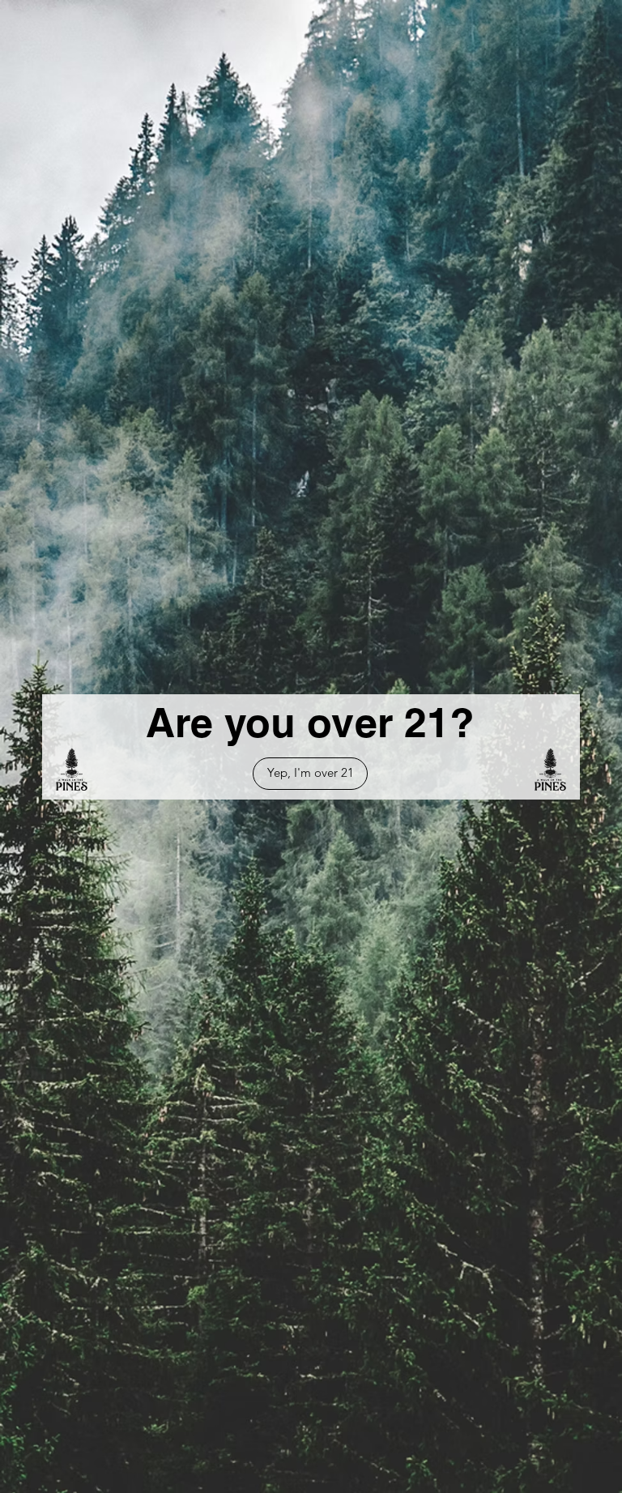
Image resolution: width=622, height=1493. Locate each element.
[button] (310, 773)
